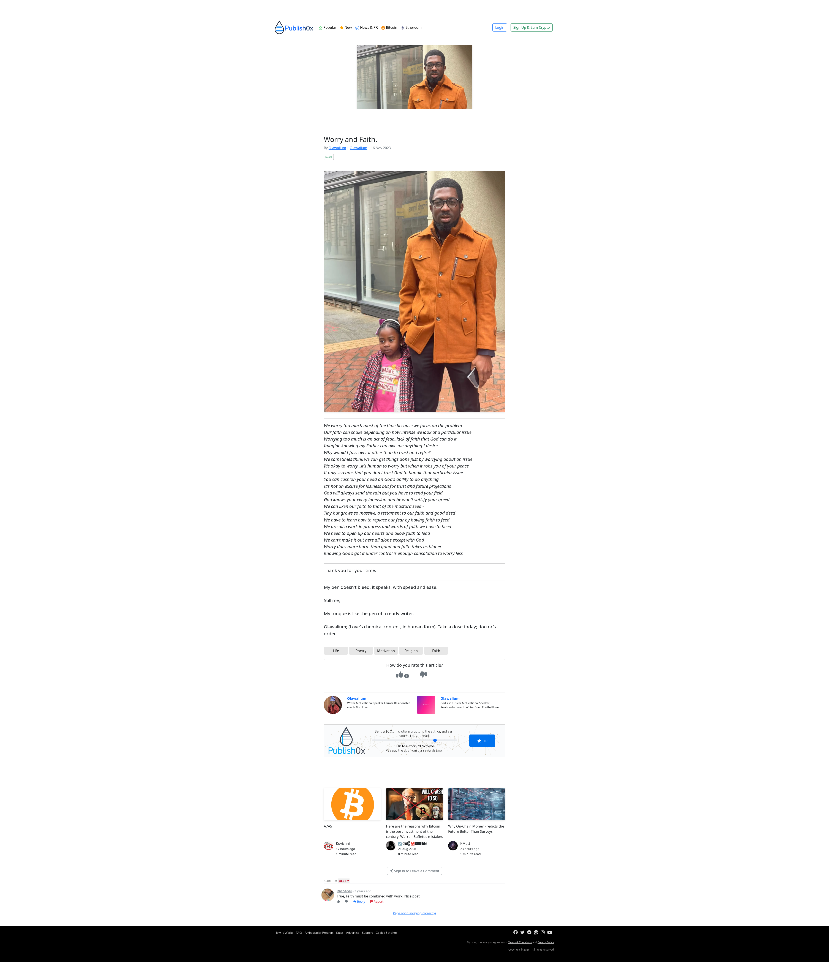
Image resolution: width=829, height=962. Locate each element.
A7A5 (328, 826)
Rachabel (344, 891)
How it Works (284, 932)
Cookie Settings (386, 932)
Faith (436, 650)
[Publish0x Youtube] (550, 932)
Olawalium (337, 147)
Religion (411, 650)
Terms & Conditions (520, 942)
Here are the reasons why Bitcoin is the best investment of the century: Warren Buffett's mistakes (414, 831)
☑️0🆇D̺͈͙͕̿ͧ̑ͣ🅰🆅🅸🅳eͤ (412, 843)
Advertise (352, 932)
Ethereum (413, 27)
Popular (329, 27)
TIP (484, 741)
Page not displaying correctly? (414, 913)
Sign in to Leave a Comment (416, 871)
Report (378, 901)
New (348, 27)
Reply (360, 901)
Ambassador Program (319, 932)
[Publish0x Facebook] (516, 932)
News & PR (368, 27)
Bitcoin (391, 27)
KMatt (465, 843)
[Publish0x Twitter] (523, 932)
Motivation (386, 650)
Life (336, 650)
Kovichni (343, 843)
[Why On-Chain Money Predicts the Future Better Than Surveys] (476, 804)
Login (499, 27)
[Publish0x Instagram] (543, 932)
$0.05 (328, 157)
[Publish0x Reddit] (536, 932)
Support (367, 932)
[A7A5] (352, 804)
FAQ (299, 932)
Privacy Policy (546, 942)
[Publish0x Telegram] (530, 932)
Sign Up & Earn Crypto (531, 27)
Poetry (361, 650)
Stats (339, 932)
